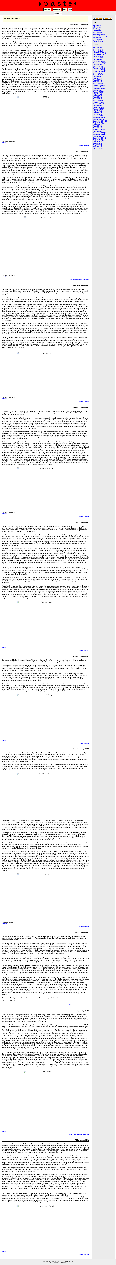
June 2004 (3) (97, 124)
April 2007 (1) (97, 82)
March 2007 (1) (98, 83)
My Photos (97, 27)
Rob (70, 9)
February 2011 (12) (99, 53)
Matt (64, 9)
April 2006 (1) (97, 99)
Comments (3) (84, 516)
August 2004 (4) (98, 123)
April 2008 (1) (97, 73)
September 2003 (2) (99, 138)
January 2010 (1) (98, 59)
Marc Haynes (97, 32)
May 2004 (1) (97, 126)
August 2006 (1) (98, 92)
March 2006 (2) (98, 100)
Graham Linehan (99, 34)
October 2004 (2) (98, 119)
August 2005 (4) (98, 109)
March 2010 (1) (98, 56)
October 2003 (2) (98, 136)
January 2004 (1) (98, 131)
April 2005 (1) (97, 114)
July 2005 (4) (97, 111)
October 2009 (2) (98, 65)
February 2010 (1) (99, 58)
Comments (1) (84, 650)
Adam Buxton (98, 41)
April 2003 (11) (98, 146)
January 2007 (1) (98, 87)
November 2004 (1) (99, 117)
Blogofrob (58, 13)
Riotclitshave (97, 39)
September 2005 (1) (99, 107)
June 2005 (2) (97, 112)
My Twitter (96, 29)
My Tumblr (97, 26)
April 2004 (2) (97, 128)
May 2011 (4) (97, 47)
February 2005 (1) (99, 116)
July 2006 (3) (97, 94)
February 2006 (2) (99, 102)
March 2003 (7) (98, 148)
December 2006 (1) (99, 88)
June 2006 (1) (97, 95)
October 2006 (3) (98, 90)
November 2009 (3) (99, 63)
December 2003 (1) (99, 133)
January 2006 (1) (98, 104)
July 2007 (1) (97, 78)
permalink (4, 142)
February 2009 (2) (99, 68)
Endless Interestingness (101, 36)
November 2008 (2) (99, 71)
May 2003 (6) (97, 145)
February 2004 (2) (99, 129)
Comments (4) (84, 145)
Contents (47, 9)
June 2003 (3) (97, 143)
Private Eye (97, 37)
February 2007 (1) (99, 85)
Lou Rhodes (97, 31)
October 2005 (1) (98, 105)
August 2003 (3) (98, 140)
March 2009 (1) (98, 66)
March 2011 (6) (98, 51)
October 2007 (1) (98, 76)
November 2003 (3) (99, 135)
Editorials (56, 9)
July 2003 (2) (97, 141)
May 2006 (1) (97, 97)
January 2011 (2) (98, 54)
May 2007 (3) (97, 80)
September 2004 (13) (100, 121)
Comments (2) (84, 401)
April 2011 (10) (98, 49)
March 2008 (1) (98, 75)
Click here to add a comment (79, 280)
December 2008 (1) (99, 70)
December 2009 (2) (99, 61)
